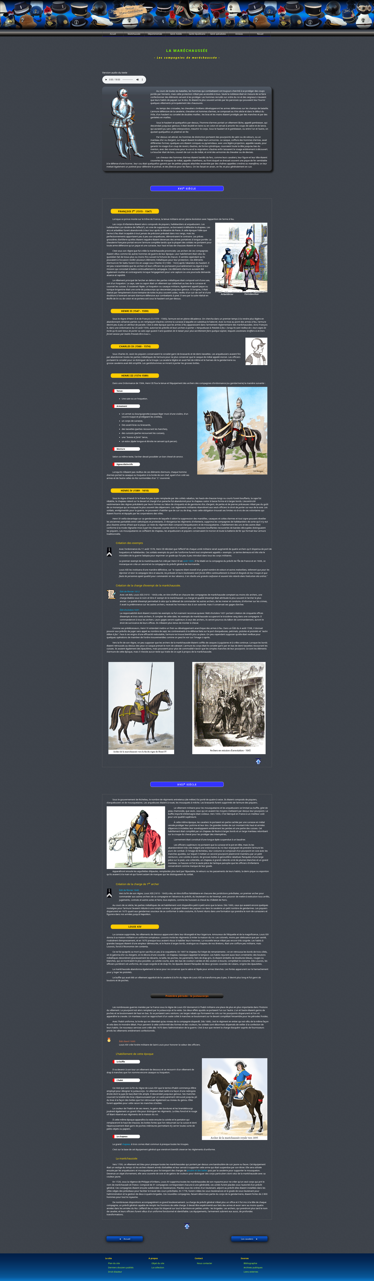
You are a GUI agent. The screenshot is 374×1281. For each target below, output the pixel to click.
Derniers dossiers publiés (121, 1267)
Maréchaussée (134, 34)
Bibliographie (250, 1263)
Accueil (113, 34)
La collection (157, 1267)
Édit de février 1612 (130, 591)
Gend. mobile (176, 34)
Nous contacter (204, 1263)
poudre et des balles (197, 1170)
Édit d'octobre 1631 (129, 609)
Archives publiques (253, 1267)
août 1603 (188, 560)
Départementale (155, 34)
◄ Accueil (124, 1239)
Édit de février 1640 (129, 890)
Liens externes (251, 1271)
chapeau (126, 1144)
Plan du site (114, 1263)
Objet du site (157, 1263)
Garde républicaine (197, 34)
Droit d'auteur (115, 1271)
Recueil (260, 34)
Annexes (239, 34)
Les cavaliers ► (249, 1239)
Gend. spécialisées (218, 34)
